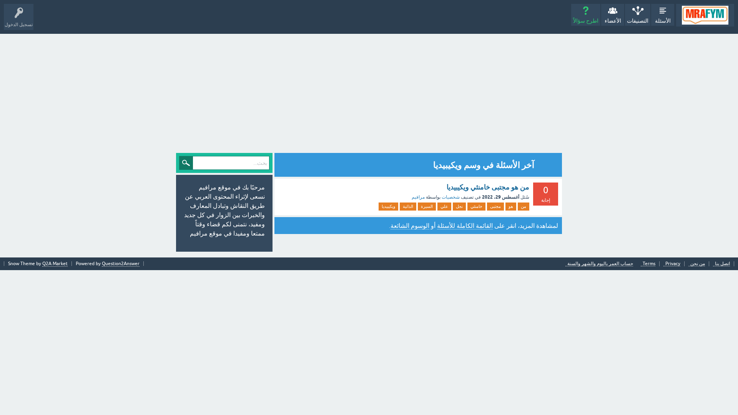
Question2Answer (121, 263)
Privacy (672, 263)
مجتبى (495, 206)
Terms (649, 263)
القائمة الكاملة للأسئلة (465, 225)
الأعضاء (613, 21)
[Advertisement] (369, 91)
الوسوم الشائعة (410, 225)
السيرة (427, 206)
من (523, 206)
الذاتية (408, 206)
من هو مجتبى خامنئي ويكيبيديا (488, 187)
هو (511, 206)
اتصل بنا (722, 263)
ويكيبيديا (388, 206)
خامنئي (476, 206)
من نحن (697, 263)
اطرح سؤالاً (585, 21)
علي (444, 206)
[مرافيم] (705, 15)
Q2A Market (55, 263)
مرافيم (418, 197)
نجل (459, 206)
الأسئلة (663, 21)
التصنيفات (637, 21)
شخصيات (451, 197)
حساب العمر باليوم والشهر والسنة (600, 263)
